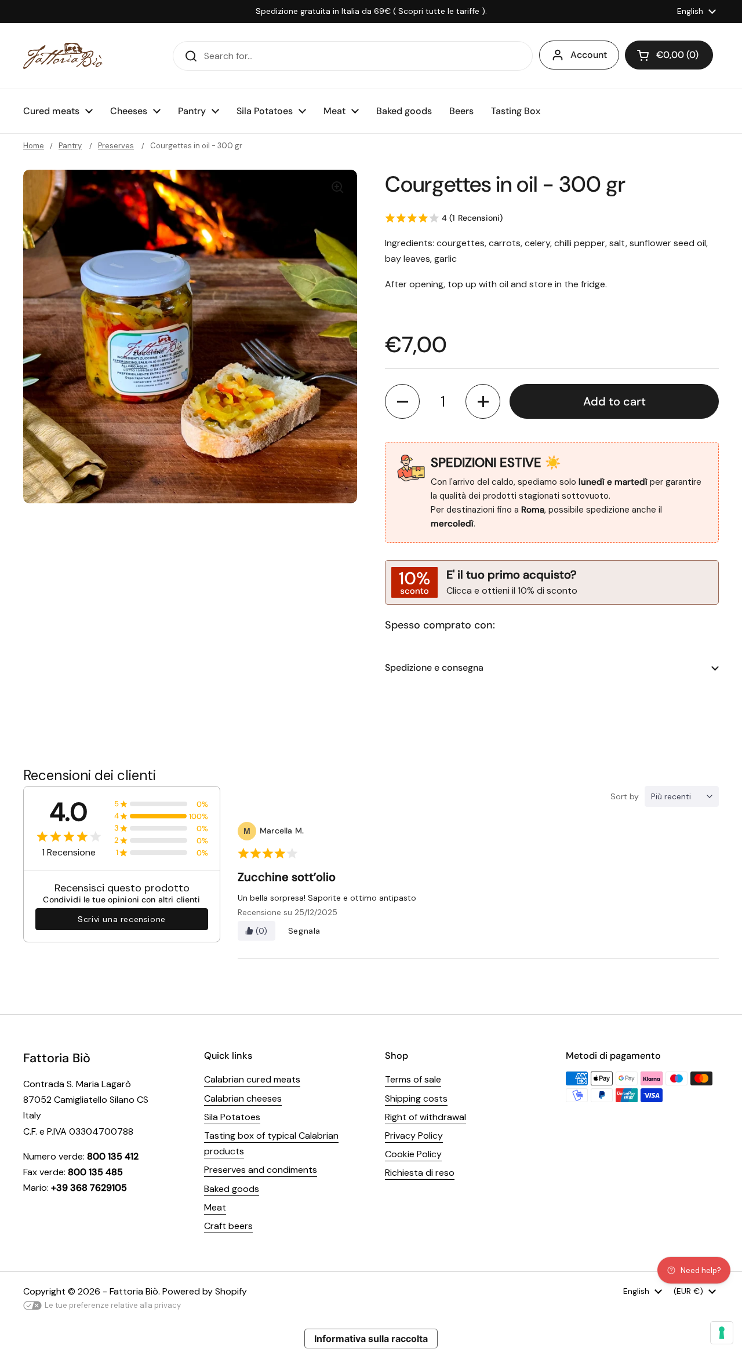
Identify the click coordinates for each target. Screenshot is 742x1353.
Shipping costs (416, 1098)
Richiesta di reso (419, 1172)
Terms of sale (413, 1079)
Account (588, 55)
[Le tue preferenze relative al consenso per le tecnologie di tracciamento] (722, 1333)
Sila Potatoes (232, 1117)
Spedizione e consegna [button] (434, 667)
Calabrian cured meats (252, 1079)
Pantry (70, 146)
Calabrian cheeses (243, 1098)
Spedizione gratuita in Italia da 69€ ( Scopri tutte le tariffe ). (371, 11)
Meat (215, 1207)
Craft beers (228, 1226)
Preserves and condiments (260, 1170)
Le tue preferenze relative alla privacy (113, 1305)
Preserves (116, 146)
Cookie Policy (413, 1154)
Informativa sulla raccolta (371, 1338)
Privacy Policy (414, 1135)
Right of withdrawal (425, 1117)
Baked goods (231, 1189)
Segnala (304, 931)
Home (33, 146)
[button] (669, 55)
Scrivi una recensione (122, 919)
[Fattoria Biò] (63, 56)
